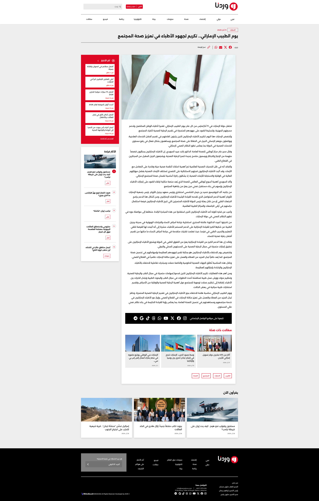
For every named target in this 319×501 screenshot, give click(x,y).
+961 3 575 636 (201, 488)
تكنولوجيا (138, 19)
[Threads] (153, 318)
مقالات (89, 19)
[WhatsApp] (159, 318)
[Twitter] (225, 47)
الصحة (195, 376)
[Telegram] (135, 318)
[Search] (120, 7)
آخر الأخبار (140, 460)
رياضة (121, 19)
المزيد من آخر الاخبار (106, 138)
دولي (219, 19)
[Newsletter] (88, 464)
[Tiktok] (148, 318)
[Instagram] (185, 318)
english (131, 6)
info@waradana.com (184, 488)
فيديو (105, 19)
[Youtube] (166, 318)
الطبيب (227, 376)
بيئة (154, 19)
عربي (140, 6)
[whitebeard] (87, 494)
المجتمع (206, 376)
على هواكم (139, 464)
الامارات (232, 30)
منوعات (170, 19)
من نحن (235, 483)
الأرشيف (141, 469)
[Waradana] (226, 6)
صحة (186, 19)
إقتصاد (202, 19)
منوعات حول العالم (174, 460)
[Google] (142, 318)
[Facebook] (230, 47)
